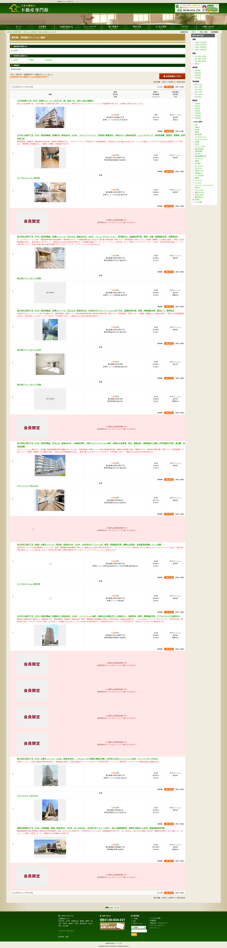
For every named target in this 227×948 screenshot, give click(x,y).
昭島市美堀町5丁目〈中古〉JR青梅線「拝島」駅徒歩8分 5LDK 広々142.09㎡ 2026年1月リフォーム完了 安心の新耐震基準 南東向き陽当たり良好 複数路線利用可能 (91, 828)
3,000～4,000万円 (200, 47)
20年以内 (198, 73)
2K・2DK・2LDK (200, 56)
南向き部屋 (198, 134)
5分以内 (197, 108)
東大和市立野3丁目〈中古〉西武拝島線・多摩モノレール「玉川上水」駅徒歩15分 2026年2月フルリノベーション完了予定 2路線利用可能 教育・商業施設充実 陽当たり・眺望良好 (95, 311)
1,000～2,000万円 (200, 42)
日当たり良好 (199, 195)
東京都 (15, 50)
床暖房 (197, 161)
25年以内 (198, 75)
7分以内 (197, 110)
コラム (61, 933)
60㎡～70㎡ (198, 87)
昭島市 (32, 60)
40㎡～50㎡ (198, 84)
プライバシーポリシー (157, 925)
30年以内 (198, 77)
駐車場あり (198, 173)
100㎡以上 (198, 96)
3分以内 (197, 106)
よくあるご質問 (155, 918)
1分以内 (197, 103)
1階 (196, 125)
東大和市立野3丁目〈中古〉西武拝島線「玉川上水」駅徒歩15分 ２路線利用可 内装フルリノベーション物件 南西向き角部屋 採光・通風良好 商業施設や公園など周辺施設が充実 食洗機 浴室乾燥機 (101, 445)
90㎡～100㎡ (199, 94)
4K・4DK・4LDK (200, 61)
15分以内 (198, 115)
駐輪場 (197, 178)
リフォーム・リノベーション (204, 185)
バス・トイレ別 (200, 146)
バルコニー (198, 183)
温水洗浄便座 (199, 149)
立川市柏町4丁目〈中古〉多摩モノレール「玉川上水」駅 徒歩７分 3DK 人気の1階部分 (55, 101)
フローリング (199, 158)
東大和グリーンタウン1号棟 (29, 385)
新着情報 (153, 920)
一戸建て (135, 918)
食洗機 (197, 141)
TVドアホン (198, 168)
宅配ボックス (199, 170)
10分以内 (198, 113)
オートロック (199, 166)
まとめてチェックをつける (23, 87)
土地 (134, 921)
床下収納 (198, 163)
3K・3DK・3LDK (200, 59)
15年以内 (198, 70)
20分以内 (198, 118)
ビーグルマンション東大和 (28, 178)
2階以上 (197, 127)
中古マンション (138, 923)
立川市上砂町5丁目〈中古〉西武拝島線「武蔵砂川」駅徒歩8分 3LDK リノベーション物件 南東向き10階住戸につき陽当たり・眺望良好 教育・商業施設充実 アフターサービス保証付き (98, 616)
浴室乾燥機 (198, 151)
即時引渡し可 (199, 197)
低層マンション (200, 192)
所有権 (197, 199)
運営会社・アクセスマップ (158, 923)
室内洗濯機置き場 (200, 156)
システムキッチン (200, 137)
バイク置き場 (199, 175)
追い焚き (198, 154)
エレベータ (198, 180)
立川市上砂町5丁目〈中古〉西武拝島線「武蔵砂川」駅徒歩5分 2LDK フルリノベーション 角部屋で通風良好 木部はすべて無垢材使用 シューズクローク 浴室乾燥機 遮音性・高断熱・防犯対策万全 (101, 137)
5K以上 (197, 63)
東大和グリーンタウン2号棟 (29, 278)
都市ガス (198, 187)
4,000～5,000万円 (200, 49)
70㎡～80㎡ (198, 89)
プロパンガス (199, 190)
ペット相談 (198, 202)
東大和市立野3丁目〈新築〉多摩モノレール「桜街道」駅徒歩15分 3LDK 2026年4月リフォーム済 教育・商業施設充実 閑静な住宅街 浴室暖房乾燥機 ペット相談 (89, 545)
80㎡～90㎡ (198, 91)
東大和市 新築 (63, 937)
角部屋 (197, 132)
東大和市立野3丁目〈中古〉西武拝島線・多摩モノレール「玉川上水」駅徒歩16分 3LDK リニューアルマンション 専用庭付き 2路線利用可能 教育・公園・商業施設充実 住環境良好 (98, 237)
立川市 (15, 60)
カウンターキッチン (201, 139)
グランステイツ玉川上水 (27, 796)
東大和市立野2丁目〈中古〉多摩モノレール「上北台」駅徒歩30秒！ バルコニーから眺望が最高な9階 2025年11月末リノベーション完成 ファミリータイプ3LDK (87, 759)
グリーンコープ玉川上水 (27, 486)
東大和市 (49, 60)
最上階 (197, 129)
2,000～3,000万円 (200, 44)
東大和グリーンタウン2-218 (29, 350)
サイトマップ (154, 928)
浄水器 (197, 144)
